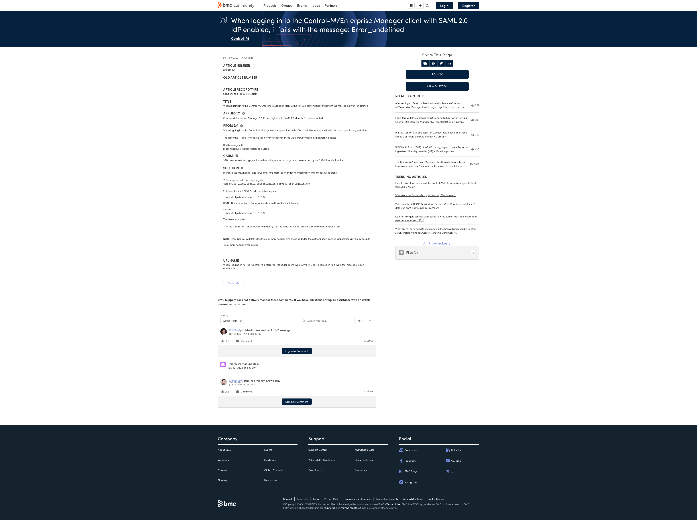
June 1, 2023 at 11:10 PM (242, 384)
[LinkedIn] (449, 63)
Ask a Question (437, 86)
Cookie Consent (436, 499)
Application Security (387, 499)
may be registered (351, 507)
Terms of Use (393, 504)
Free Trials (302, 499)
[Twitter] (441, 63)
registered (329, 507)
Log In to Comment (296, 351)
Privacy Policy (332, 499)
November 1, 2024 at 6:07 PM (245, 334)
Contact (287, 499)
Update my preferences (358, 499)
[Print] (433, 63)
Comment (246, 341)
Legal (316, 499)
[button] (473, 252)
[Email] (425, 63)
